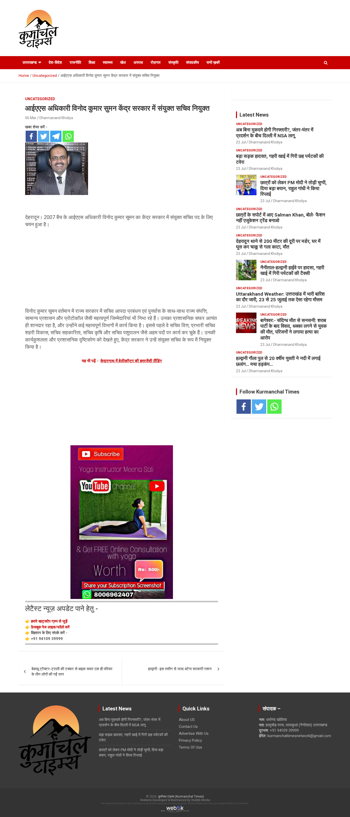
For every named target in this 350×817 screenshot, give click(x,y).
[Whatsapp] (68, 136)
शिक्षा (92, 62)
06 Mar (30, 118)
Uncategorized (40, 99)
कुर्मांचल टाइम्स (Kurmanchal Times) (181, 796)
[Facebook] (31, 136)
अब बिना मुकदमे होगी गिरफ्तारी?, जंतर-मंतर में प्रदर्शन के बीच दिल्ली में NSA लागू (274, 133)
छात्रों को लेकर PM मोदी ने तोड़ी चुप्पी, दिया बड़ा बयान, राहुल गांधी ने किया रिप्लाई (293, 188)
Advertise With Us (194, 733)
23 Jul (241, 142)
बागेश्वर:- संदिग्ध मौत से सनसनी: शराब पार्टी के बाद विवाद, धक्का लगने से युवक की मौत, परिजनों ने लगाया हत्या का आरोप (293, 329)
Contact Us (188, 726)
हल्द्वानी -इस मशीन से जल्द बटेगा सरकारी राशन (180, 669)
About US (187, 719)
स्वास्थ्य (107, 62)
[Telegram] (55, 136)
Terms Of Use (190, 747)
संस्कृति (173, 62)
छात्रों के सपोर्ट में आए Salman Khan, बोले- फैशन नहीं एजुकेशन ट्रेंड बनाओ (280, 218)
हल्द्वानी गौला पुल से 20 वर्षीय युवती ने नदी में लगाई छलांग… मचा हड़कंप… (278, 361)
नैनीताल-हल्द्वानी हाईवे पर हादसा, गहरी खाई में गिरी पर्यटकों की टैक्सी (292, 270)
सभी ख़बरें (213, 62)
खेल (123, 62)
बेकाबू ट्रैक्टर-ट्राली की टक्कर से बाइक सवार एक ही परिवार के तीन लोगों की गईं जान (72, 672)
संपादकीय (192, 62)
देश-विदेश (55, 62)
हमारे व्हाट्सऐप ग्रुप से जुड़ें (49, 621)
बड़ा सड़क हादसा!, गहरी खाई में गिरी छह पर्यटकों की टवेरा (280, 159)
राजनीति (75, 62)
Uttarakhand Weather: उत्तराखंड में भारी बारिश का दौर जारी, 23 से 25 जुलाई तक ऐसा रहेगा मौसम (280, 297)
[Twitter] (43, 136)
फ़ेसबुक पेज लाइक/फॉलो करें (50, 627)
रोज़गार (156, 62)
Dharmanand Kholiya (56, 118)
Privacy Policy (190, 740)
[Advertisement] (121, 268)
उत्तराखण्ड (30, 62)
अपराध (138, 62)
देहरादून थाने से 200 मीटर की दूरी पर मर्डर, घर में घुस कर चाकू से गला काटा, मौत (278, 244)
